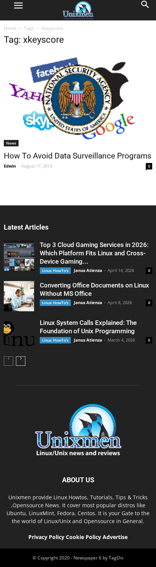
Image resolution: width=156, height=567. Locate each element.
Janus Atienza (88, 270)
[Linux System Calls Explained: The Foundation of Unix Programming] (19, 333)
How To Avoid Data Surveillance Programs (77, 155)
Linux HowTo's (55, 270)
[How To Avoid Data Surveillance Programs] (78, 99)
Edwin (10, 166)
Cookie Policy (84, 537)
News (11, 143)
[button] (145, 10)
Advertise (115, 537)
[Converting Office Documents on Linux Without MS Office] (19, 296)
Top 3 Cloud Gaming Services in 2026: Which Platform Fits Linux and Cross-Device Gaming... (94, 253)
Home (10, 28)
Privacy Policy (46, 537)
